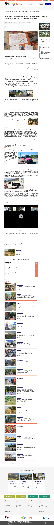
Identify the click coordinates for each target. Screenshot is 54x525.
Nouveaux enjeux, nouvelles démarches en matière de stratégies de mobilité (44, 47)
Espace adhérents (48, 4)
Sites (15, 0)
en (49, 0)
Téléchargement (36, 263)
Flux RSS (5, 506)
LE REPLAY (41, 55)
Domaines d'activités (19, 8)
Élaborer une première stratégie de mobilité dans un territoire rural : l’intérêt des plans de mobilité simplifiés (45, 50)
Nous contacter (41, 4)
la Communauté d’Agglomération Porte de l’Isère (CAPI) (12, 272)
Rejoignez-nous (10, 496)
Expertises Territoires (7, 510)
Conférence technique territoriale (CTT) (16, 23)
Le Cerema (8, 8)
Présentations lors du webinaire (44, 58)
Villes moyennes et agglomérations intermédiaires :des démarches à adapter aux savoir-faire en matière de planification (45, 53)
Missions (13, 8)
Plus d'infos (10, 523)
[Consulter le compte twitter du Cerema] (43, 0)
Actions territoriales (31, 8)
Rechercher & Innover (18, 505)
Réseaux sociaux (6, 507)
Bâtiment (29, 504)
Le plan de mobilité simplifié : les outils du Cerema (17, 279)
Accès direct (6, 0)
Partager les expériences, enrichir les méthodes (44, 57)
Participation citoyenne (7, 23)
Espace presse (6, 512)
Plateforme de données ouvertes (8, 511)
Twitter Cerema (42, 510)
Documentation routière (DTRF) (43, 506)
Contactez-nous (22, 496)
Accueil (5, 11)
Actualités (47, 8)
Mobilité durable (28, 22)
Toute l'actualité (6, 504)
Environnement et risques (30, 507)
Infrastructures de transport (31, 506)
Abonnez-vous (33, 496)
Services (25, 8)
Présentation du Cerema (8, 262)
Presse (19, 0)
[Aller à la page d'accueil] (16, 3)
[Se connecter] (46, 0)
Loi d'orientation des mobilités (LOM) (13, 22)
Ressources (11, 0)
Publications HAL (41, 505)
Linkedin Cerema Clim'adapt (43, 512)
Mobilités (6, 22)
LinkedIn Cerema (42, 511)
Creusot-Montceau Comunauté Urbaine (10, 275)
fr (48, 0)
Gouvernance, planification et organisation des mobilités (44, 41)
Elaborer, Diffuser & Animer (19, 504)
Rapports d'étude (41, 504)
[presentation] (6, 483)
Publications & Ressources (40, 8)
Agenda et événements (7, 505)
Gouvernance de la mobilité (22, 22)
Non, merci (43, 522)
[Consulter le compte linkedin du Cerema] (42, 0)
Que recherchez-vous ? (29, 4)
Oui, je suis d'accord (37, 522)
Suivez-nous (45, 496)
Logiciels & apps (41, 507)
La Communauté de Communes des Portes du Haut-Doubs (12, 267)
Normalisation (17, 506)
